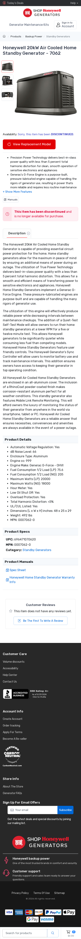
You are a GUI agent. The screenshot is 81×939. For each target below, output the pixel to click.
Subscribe (65, 810)
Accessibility (10, 668)
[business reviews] (40, 694)
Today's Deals (15, 3)
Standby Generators (58, 36)
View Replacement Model (31, 144)
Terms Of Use (41, 893)
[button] (45, 93)
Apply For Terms (12, 732)
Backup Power (33, 36)
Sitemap (59, 893)
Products (16, 36)
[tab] (17, 233)
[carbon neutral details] (40, 756)
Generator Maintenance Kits (29, 25)
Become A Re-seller (15, 738)
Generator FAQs (12, 793)
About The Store (13, 786)
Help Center (10, 675)
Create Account (12, 719)
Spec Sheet (18, 570)
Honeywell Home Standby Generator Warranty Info (42, 580)
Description (17, 233)
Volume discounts (13, 661)
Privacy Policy (20, 893)
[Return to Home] (4, 36)
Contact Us (10, 681)
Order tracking (11, 725)
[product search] (53, 933)
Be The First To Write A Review (42, 620)
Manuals (13, 199)
